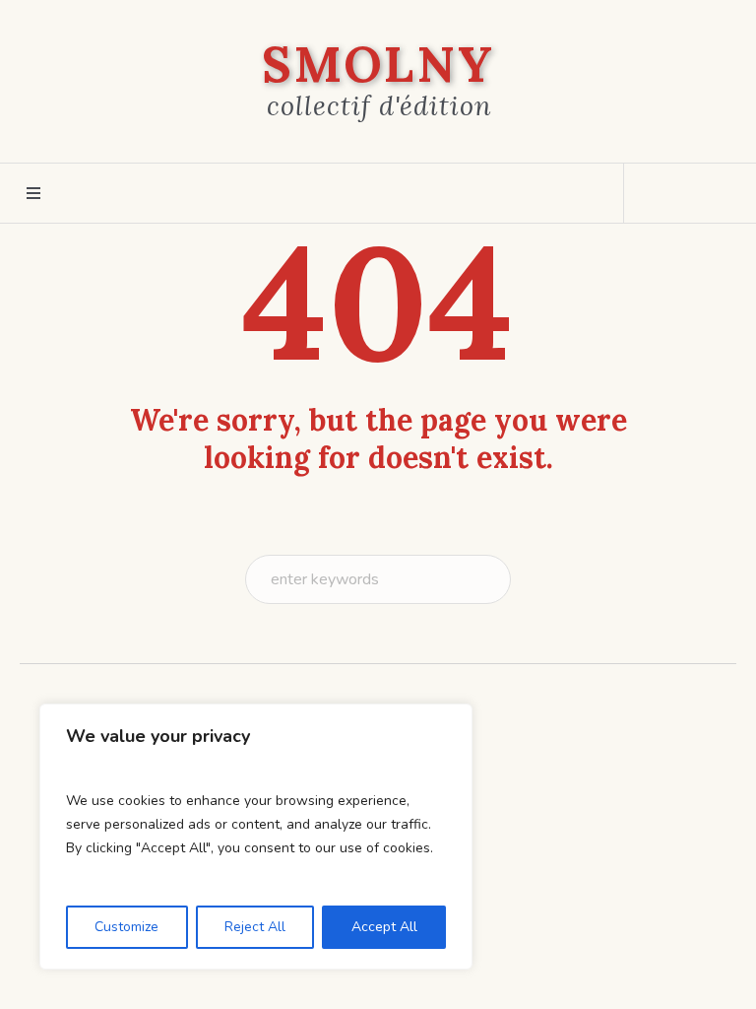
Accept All (384, 926)
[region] (255, 837)
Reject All (254, 926)
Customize (126, 926)
